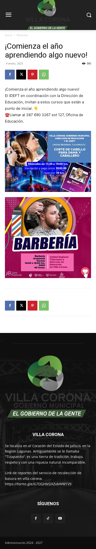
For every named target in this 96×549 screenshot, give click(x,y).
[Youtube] (60, 518)
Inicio (8, 35)
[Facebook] (10, 74)
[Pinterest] (32, 74)
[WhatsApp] (44, 74)
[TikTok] (48, 518)
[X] (21, 74)
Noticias (22, 35)
